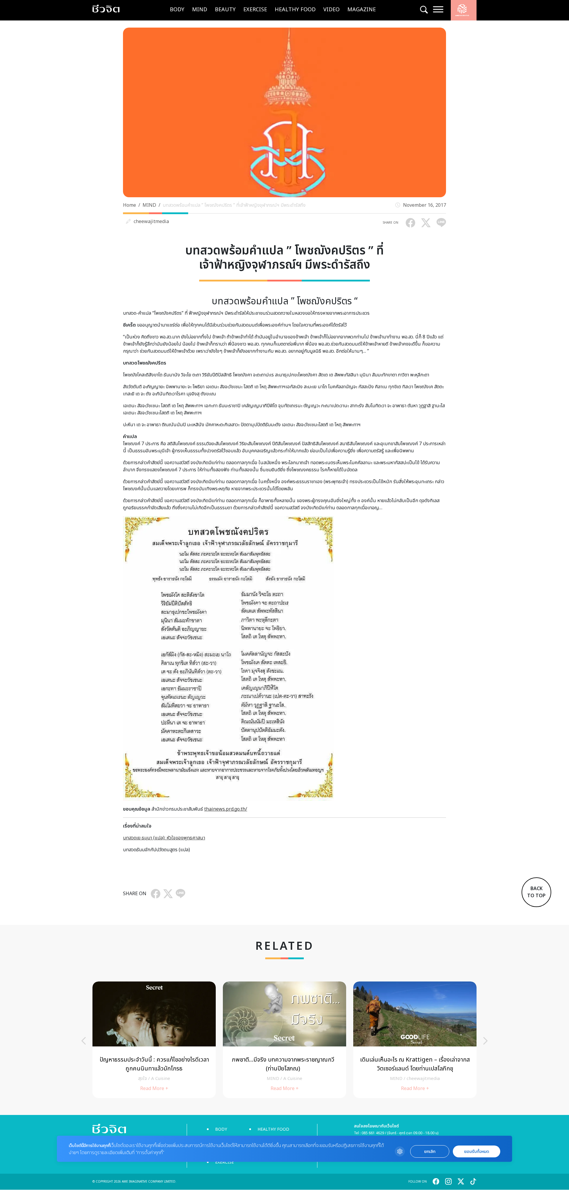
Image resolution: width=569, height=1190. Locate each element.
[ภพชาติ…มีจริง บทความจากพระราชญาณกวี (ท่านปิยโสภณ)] (284, 1039)
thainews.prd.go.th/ (225, 809)
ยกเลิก (429, 1151)
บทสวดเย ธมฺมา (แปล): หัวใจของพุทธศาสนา (164, 837)
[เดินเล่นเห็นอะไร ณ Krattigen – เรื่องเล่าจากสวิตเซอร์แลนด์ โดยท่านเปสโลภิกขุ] (415, 1039)
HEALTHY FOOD (295, 10)
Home (129, 205)
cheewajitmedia (151, 221)
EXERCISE (255, 10)
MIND (199, 10)
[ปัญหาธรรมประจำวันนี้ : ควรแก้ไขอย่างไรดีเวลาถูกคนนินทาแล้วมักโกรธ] (154, 1039)
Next (485, 1040)
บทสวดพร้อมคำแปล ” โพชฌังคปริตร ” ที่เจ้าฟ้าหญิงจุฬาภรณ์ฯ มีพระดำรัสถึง (234, 205)
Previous (83, 1040)
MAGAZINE (361, 10)
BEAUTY (225, 10)
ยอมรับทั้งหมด (476, 1151)
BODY (177, 10)
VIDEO (331, 10)
